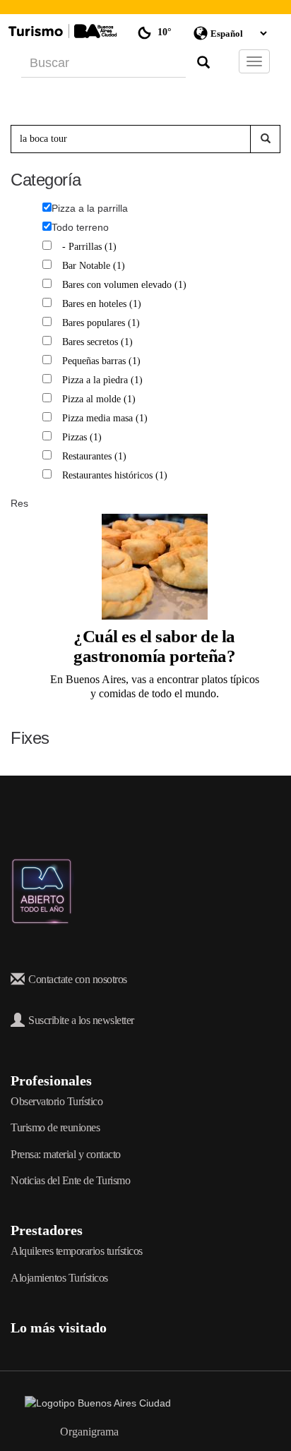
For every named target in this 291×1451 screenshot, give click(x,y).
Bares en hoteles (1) (103, 304)
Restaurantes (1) (96, 456)
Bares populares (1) (102, 323)
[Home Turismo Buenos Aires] (60, 31)
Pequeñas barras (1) (103, 361)
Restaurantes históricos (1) (116, 475)
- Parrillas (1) (91, 246)
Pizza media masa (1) (106, 418)
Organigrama (89, 1432)
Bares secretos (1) (99, 342)
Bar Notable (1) (95, 266)
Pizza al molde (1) (100, 399)
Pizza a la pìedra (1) (104, 380)
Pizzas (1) (83, 437)
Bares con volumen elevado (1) (126, 285)
